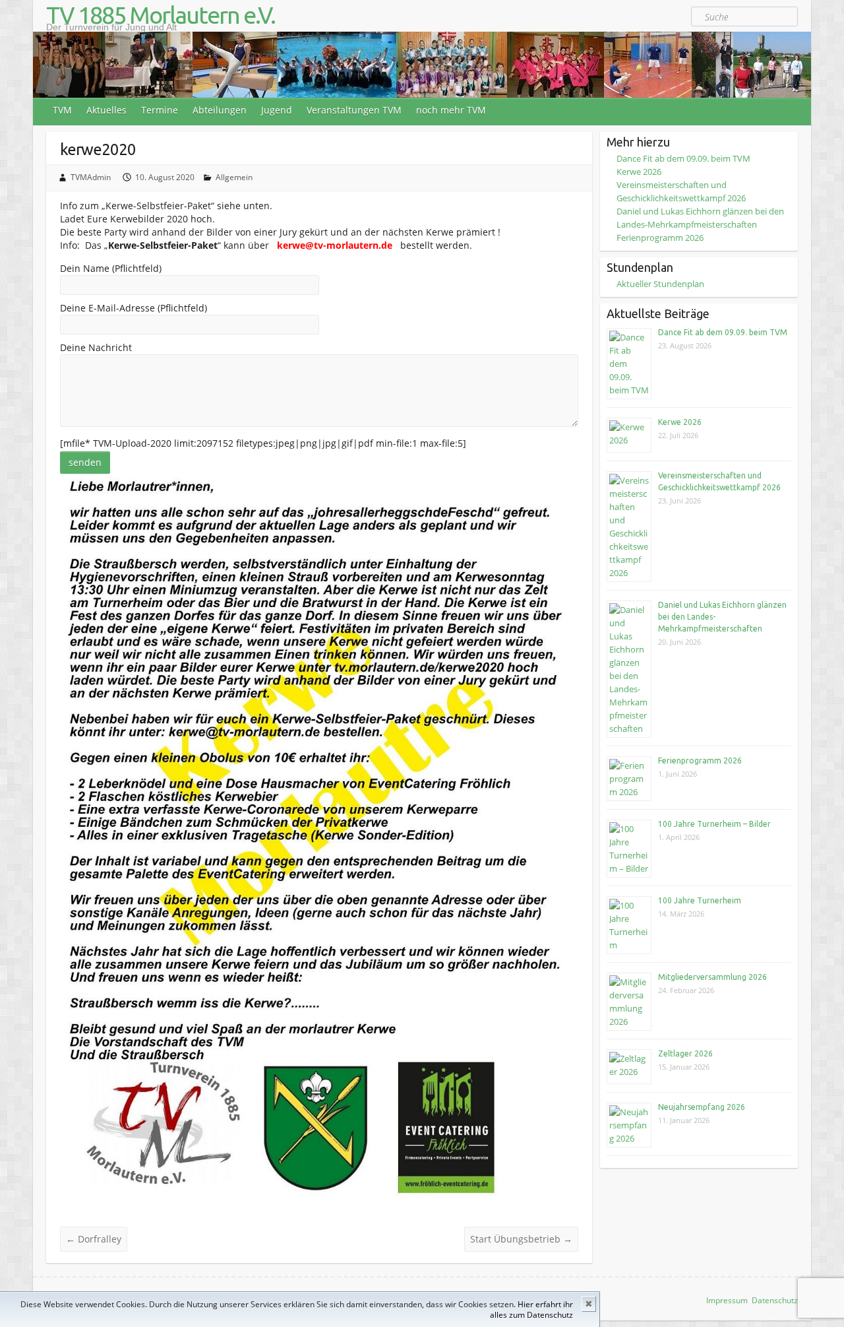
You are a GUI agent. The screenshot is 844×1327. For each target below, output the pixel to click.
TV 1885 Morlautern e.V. (160, 15)
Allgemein (234, 177)
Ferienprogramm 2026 (660, 237)
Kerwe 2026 (639, 172)
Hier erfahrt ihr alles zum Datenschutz (531, 1309)
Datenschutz (775, 1300)
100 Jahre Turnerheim (699, 900)
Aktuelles (106, 110)
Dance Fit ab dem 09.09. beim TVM (683, 158)
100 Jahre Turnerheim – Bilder (714, 824)
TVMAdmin (91, 177)
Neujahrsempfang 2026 (701, 1107)
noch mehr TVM (451, 110)
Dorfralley (93, 1239)
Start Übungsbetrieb (521, 1239)
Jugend (276, 110)
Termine (159, 110)
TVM (62, 110)
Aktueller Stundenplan (660, 284)
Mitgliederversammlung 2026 (712, 977)
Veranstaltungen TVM (354, 110)
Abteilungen (220, 110)
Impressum (727, 1300)
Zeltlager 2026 (685, 1053)
